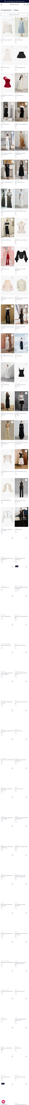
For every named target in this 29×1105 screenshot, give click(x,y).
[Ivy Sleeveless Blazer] (21, 517)
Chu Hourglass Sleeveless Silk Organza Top (20, 385)
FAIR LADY (16, 296)
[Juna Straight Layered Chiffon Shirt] (21, 689)
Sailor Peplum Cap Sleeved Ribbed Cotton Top (7, 327)
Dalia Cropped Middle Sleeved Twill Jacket (7, 211)
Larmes (2, 66)
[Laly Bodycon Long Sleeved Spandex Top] (7, 747)
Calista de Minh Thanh (5, 499)
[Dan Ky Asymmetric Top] (7, 1064)
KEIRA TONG (3, 1075)
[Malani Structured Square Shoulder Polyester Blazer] (21, 575)
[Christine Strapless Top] (21, 83)
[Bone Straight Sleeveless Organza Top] (7, 343)
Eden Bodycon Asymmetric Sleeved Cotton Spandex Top (21, 298)
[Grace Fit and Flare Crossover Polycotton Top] (21, 488)
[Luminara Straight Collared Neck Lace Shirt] (21, 660)
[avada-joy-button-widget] (3, 1101)
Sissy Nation (3, 470)
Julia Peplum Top (18, 1048)
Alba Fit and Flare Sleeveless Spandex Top (20, 327)
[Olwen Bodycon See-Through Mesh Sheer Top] (7, 401)
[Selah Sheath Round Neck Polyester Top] (7, 950)
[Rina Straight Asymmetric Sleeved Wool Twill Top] (21, 921)
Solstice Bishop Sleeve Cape (6, 500)
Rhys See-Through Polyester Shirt (7, 991)
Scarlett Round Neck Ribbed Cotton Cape (21, 125)
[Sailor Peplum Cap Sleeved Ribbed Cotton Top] (7, 314)
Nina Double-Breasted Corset (20, 67)
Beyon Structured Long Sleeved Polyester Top (6, 905)
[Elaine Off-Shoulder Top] (7, 112)
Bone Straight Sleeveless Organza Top (7, 356)
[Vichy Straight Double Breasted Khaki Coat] (7, 689)
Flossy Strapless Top (18, 355)
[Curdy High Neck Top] (7, 575)
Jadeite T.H (3, 209)
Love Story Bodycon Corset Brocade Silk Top (7, 472)
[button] (1, 4)
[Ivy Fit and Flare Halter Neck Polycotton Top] (21, 546)
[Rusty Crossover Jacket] (21, 776)
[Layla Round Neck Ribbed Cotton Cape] (7, 170)
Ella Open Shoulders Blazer (6, 616)
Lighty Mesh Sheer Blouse (19, 182)
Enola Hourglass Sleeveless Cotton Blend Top (7, 876)
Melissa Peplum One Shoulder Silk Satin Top (7, 96)
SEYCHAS (16, 122)
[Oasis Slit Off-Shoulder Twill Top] (21, 459)
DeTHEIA (16, 238)
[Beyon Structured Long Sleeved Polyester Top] (7, 892)
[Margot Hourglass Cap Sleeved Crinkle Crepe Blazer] (7, 660)
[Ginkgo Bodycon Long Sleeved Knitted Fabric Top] (21, 141)
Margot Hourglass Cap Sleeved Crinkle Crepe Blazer (6, 673)
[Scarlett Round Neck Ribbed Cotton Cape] (21, 112)
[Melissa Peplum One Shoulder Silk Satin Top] (7, 83)
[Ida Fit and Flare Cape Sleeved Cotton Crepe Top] (7, 141)
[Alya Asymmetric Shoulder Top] (7, 27)
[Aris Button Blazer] (7, 1092)
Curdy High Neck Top (5, 587)
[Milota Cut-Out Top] (21, 718)
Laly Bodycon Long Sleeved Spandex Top (7, 760)
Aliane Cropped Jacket (5, 384)
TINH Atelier (17, 383)
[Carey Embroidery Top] (21, 27)
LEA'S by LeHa (3, 614)
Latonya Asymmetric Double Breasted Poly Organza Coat (20, 876)
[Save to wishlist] (12, 19)
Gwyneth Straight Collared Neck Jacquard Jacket (7, 818)
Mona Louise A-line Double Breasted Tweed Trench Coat (21, 818)
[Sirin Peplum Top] (7, 1007)
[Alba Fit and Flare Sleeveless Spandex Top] (21, 314)
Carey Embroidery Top (19, 39)
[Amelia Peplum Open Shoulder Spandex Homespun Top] (21, 950)
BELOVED (2, 38)
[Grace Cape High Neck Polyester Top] (21, 199)
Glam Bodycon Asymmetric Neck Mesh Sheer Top (7, 847)
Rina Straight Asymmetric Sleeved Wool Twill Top (21, 934)
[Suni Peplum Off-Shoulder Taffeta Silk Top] (21, 834)
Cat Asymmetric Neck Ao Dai (20, 1077)
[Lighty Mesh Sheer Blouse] (21, 170)
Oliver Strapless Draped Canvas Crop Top (7, 934)
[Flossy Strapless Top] (21, 343)
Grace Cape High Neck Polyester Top (21, 211)
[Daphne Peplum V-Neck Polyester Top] (21, 227)
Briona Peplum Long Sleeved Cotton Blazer (21, 617)
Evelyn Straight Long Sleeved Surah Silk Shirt (7, 731)
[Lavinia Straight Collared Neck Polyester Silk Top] (21, 1007)
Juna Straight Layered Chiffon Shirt (21, 701)
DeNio (2, 412)
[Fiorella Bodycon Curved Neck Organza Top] (21, 256)
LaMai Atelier (17, 412)
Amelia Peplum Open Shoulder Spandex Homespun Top (20, 963)
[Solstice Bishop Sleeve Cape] (7, 488)
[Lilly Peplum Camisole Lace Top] (21, 1092)
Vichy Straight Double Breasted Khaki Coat (6, 702)
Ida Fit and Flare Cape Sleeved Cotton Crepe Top (6, 154)
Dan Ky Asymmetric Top (5, 1077)
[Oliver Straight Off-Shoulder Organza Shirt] (21, 892)
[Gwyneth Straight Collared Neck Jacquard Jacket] (7, 805)
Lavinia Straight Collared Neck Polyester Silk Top (20, 1019)
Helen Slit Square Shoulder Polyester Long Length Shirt (21, 443)
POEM (2, 441)
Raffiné (16, 94)
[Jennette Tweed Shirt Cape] (7, 227)
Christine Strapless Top (19, 95)
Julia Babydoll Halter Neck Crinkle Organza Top (7, 559)
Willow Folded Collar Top (5, 67)
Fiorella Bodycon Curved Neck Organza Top (20, 269)
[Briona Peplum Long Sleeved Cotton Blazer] (21, 604)
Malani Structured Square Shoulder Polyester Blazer (21, 588)
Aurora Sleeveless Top (5, 269)
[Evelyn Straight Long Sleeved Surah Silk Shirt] (7, 718)
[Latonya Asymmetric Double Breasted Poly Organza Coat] (21, 863)
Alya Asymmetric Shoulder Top (6, 39)
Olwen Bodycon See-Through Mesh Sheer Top (7, 414)
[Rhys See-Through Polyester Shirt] (7, 979)
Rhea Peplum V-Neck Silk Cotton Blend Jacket (21, 414)
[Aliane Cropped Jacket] (7, 372)
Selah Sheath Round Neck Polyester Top (7, 963)
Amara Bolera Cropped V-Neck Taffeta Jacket (20, 760)
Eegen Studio (17, 151)
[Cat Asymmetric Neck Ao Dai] (21, 1064)
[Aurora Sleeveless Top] (7, 256)
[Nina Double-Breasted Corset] (21, 55)
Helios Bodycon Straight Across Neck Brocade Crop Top (7, 443)
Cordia (16, 499)
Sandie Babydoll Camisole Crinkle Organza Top (7, 298)
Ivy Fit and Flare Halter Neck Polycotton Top (20, 559)
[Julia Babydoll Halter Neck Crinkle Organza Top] (7, 546)
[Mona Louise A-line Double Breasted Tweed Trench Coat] (21, 805)
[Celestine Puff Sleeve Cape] (7, 633)
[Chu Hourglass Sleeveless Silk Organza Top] (21, 372)
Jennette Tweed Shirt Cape (6, 240)
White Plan (17, 180)
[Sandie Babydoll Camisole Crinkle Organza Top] (7, 285)
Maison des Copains (19, 209)
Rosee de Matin (18, 38)
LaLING (16, 903)
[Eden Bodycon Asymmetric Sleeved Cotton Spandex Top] (21, 285)
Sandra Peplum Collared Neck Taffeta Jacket (6, 789)
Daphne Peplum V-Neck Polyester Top (21, 240)
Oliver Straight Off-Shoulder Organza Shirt (20, 905)
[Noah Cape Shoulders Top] (21, 979)
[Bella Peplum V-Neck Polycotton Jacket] (7, 1035)
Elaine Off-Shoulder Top (5, 124)
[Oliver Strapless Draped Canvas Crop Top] (7, 921)
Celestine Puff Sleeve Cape (6, 645)
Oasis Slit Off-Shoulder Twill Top (21, 471)
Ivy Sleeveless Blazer (18, 529)
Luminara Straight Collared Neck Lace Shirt (21, 673)
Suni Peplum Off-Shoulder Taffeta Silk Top (21, 847)
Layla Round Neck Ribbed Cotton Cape (7, 183)
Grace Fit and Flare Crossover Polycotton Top (20, 501)
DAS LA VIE (17, 874)
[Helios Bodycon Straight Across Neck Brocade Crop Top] (7, 430)
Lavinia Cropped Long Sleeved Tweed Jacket (6, 530)
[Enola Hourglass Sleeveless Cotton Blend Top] (7, 863)
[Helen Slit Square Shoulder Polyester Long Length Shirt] (21, 430)
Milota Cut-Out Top (18, 730)
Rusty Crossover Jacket (19, 788)
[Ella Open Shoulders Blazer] (7, 604)
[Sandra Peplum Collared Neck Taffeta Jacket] (7, 776)
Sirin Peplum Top (4, 1019)
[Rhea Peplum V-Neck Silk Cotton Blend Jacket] (21, 401)
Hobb (16, 700)
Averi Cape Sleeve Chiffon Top (20, 645)
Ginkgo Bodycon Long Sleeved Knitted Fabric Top (20, 154)
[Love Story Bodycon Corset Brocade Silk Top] (7, 459)
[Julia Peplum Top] (21, 1035)
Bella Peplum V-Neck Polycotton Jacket (6, 1048)
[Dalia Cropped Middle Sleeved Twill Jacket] (7, 199)
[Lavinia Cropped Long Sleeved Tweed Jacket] (7, 517)
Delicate (2, 122)
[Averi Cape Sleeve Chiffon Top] (21, 633)
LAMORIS (2, 816)
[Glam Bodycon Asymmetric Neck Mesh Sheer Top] (7, 834)
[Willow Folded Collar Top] (7, 55)
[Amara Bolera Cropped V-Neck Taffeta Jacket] (21, 747)
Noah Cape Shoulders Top (19, 991)
